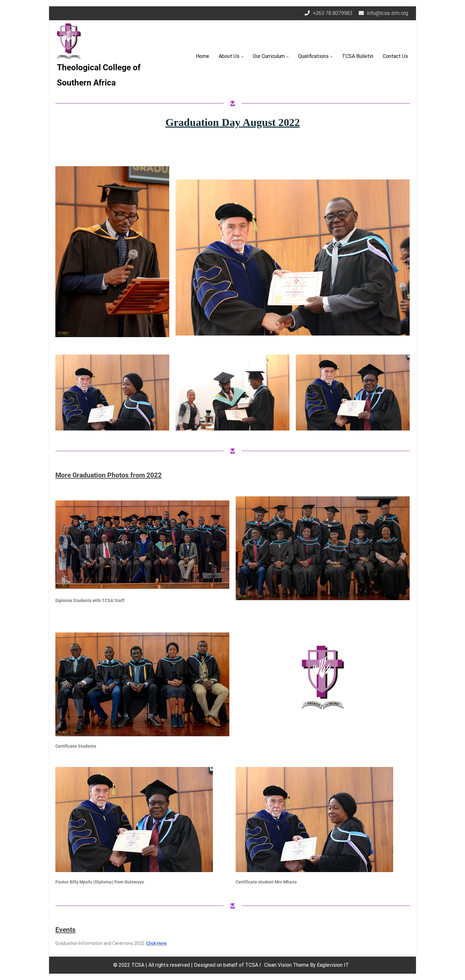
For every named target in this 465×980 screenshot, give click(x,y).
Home (202, 56)
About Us (229, 56)
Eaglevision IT (333, 965)
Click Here (156, 943)
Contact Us (395, 56)
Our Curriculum (269, 56)
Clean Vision (278, 965)
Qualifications (313, 56)
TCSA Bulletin (357, 56)
